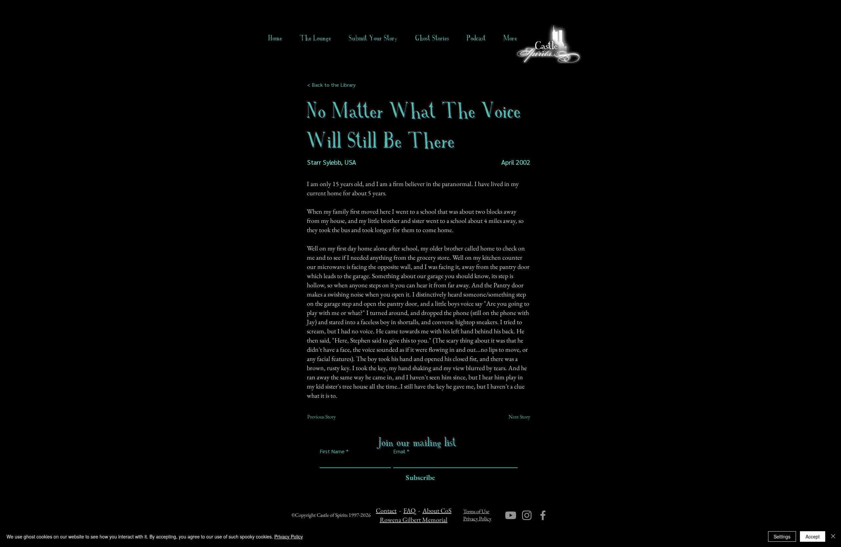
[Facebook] (542, 515)
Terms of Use (476, 511)
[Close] (833, 536)
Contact (386, 510)
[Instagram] (526, 515)
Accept (813, 536)
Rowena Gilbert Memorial (413, 519)
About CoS (436, 510)
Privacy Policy (477, 518)
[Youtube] (510, 515)
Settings (782, 536)
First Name (332, 451)
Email (399, 451)
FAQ (409, 510)
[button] (432, 38)
